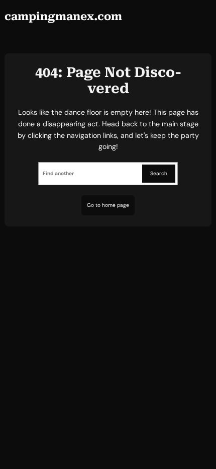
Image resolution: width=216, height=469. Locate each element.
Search (158, 173)
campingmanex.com (63, 16)
